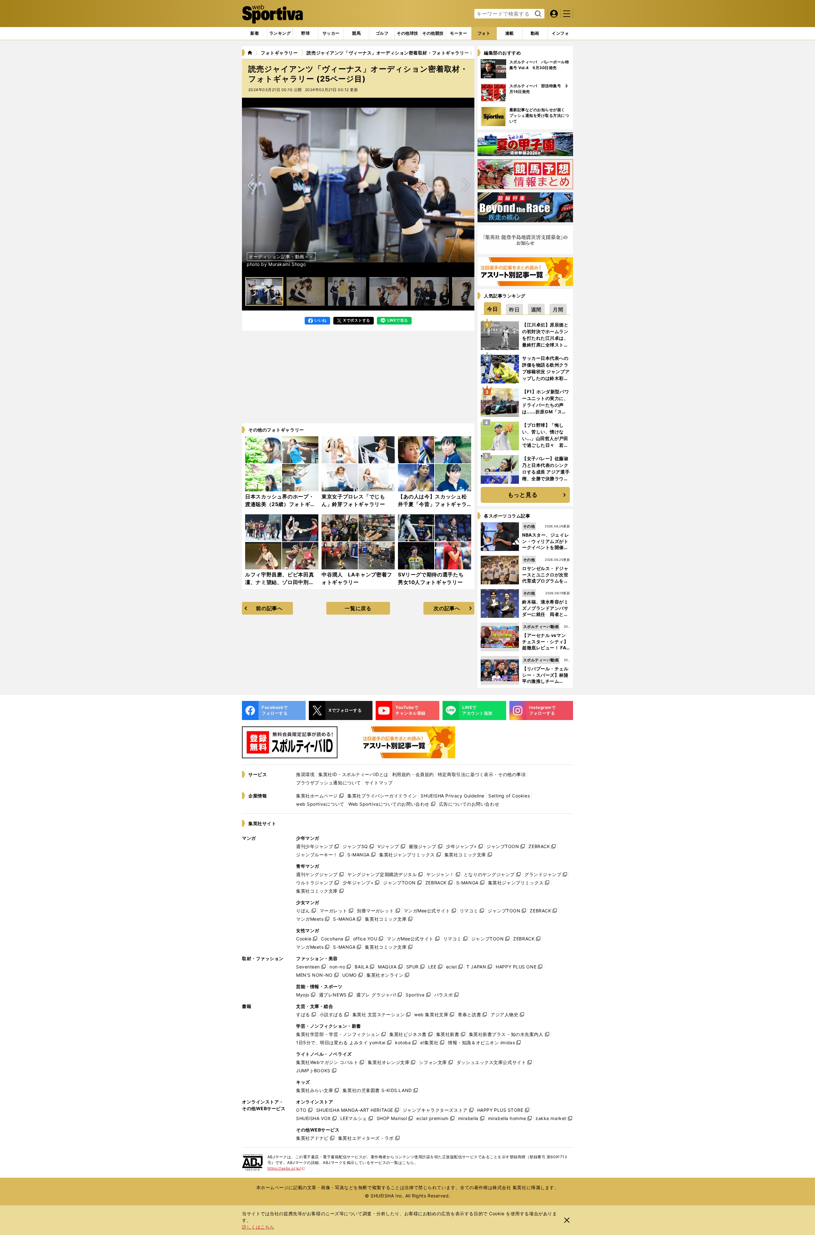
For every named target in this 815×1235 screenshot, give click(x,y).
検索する (537, 14)
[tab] (305, 33)
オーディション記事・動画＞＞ (281, 256)
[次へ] (251, 185)
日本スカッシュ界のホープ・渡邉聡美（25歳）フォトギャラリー (280, 504)
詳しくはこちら (258, 1227)
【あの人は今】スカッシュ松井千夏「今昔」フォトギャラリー (432, 504)
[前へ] (465, 185)
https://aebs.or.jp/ (286, 1168)
